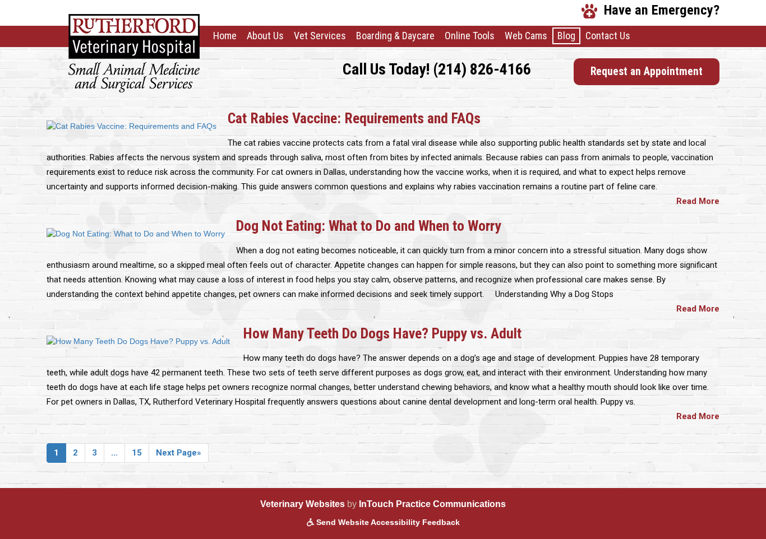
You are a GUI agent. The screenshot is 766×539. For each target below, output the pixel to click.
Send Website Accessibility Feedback (387, 522)
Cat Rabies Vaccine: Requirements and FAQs (354, 118)
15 (137, 453)
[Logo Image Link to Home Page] (134, 52)
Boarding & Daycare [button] (395, 35)
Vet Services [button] (320, 35)
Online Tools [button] (470, 35)
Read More (697, 201)
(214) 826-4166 (482, 69)
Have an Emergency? (658, 10)
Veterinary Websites (302, 504)
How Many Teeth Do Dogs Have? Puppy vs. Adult (384, 333)
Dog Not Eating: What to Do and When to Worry (368, 225)
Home (225, 35)
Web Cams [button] (526, 35)
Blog (566, 35)
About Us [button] (265, 35)
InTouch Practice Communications (432, 504)
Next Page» (178, 453)
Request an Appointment (654, 71)
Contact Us (607, 35)
